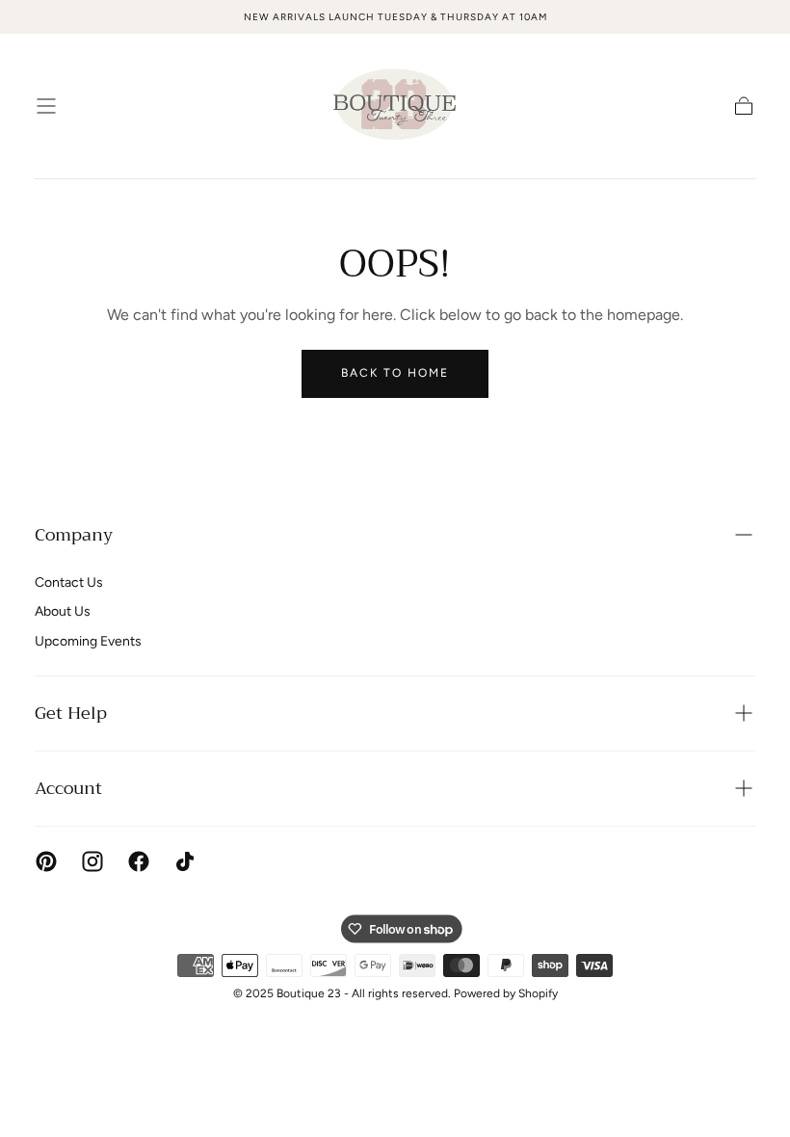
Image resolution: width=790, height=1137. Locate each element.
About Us (63, 611)
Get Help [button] (71, 713)
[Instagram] (92, 861)
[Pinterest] (46, 861)
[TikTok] (185, 861)
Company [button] (74, 534)
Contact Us (69, 582)
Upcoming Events (88, 641)
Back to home (395, 373)
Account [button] (68, 788)
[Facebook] (139, 861)
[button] (46, 106)
